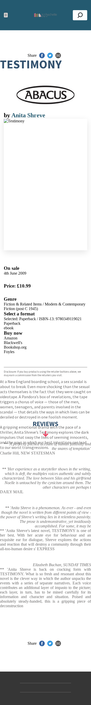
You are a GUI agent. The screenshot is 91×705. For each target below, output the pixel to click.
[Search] (80, 15)
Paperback (12, 323)
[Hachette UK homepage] (45, 15)
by (7, 115)
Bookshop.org (15, 347)
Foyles (9, 352)
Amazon (10, 338)
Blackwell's (13, 342)
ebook (9, 328)
